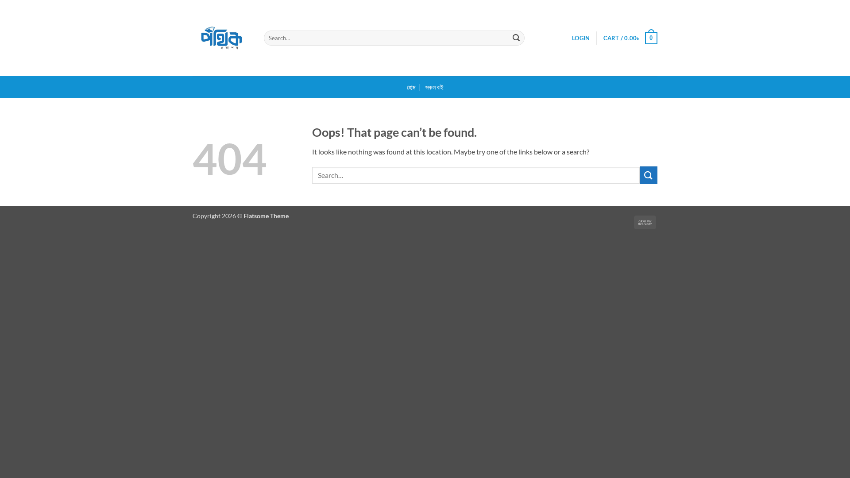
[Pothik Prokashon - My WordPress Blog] (222, 38)
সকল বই (434, 87)
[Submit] (516, 38)
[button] (581, 38)
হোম (411, 87)
